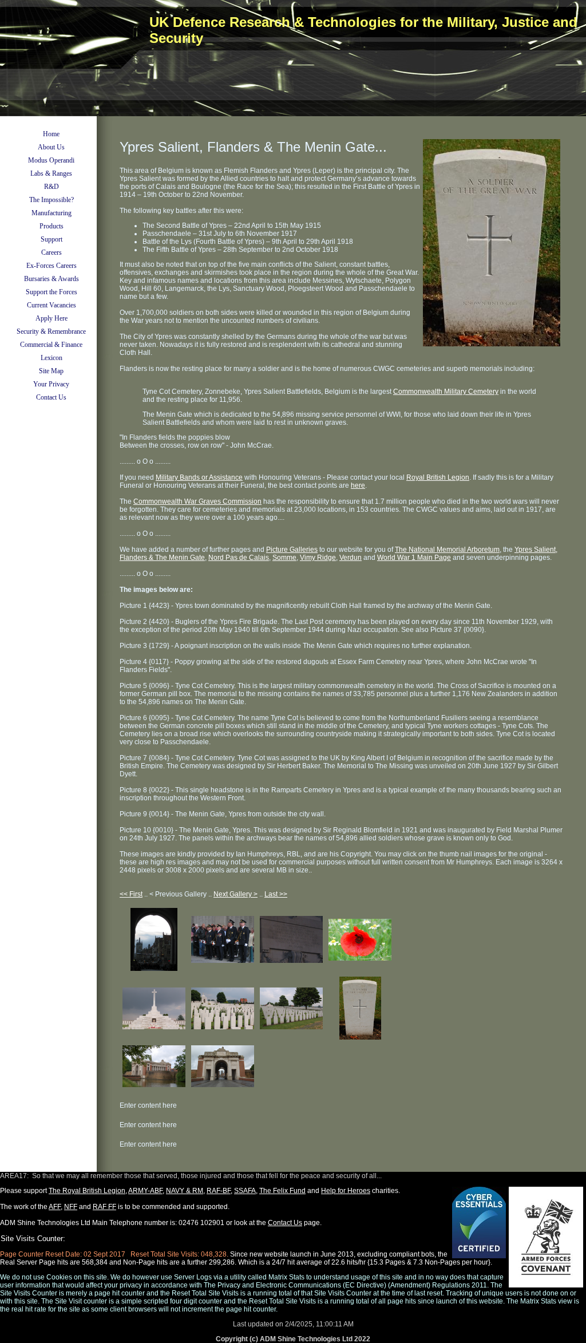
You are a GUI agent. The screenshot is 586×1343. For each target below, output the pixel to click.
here (358, 485)
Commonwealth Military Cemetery (445, 392)
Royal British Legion (437, 477)
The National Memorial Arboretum (447, 550)
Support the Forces (51, 292)
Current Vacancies (51, 305)
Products (51, 226)
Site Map (51, 371)
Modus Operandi (51, 160)
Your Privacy (51, 384)
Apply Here (51, 318)
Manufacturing (51, 213)
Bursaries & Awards (51, 279)
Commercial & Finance (51, 345)
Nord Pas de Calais (238, 558)
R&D (51, 187)
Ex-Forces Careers (51, 266)
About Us (51, 147)
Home (51, 134)
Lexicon (51, 358)
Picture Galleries (292, 550)
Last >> (275, 894)
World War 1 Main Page (414, 558)
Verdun (350, 558)
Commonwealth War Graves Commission (197, 501)
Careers (51, 252)
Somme (284, 558)
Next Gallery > (235, 894)
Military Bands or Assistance (199, 477)
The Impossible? (51, 200)
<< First (131, 894)
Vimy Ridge (318, 558)
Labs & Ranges (51, 173)
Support (51, 239)
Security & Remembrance (51, 331)
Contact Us (51, 397)
